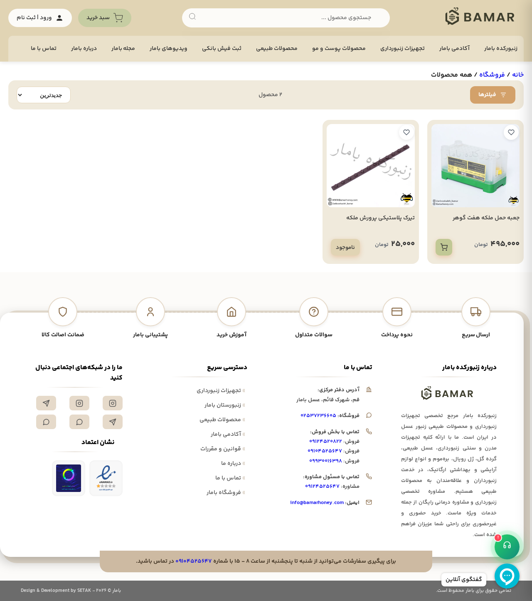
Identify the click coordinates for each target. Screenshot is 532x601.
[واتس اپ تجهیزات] (79, 422)
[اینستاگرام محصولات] (79, 403)
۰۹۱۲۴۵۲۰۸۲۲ (325, 441)
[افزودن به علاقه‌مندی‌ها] (511, 132)
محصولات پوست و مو (339, 48)
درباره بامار (84, 48)
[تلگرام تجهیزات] (46, 403)
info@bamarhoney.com (317, 503)
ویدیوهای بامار (168, 48)
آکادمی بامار (454, 48)
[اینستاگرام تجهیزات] (113, 403)
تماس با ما (44, 48)
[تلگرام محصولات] (113, 422)
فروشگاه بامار (226, 492)
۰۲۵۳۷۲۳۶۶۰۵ (318, 416)
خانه (518, 75)
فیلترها (487, 94)
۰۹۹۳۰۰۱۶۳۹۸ (325, 461)
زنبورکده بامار (500, 48)
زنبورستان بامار (224, 405)
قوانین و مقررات (222, 449)
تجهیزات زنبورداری (221, 390)
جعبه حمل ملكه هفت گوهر (486, 218)
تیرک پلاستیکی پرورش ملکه (380, 218)
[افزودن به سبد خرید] (444, 247)
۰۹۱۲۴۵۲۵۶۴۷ (322, 486)
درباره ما (233, 463)
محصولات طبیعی (277, 48)
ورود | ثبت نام (34, 17)
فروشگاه (492, 75)
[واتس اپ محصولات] (46, 422)
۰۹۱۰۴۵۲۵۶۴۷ (325, 451)
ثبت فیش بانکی (221, 48)
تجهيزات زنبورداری (402, 48)
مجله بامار (123, 48)
